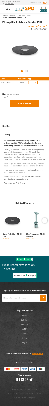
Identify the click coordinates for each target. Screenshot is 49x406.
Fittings (28, 15)
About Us (24, 324)
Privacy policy (32, 389)
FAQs (24, 333)
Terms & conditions (18, 389)
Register (24, 338)
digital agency (30, 398)
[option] (24, 50)
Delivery (24, 315)
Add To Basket (24, 104)
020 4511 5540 (9, 3)
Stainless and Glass (16, 15)
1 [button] (22, 71)
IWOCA (24, 329)
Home (4, 15)
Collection (24, 320)
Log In (24, 343)
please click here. (22, 179)
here (23, 183)
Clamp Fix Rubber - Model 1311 (14, 18)
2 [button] (26, 71)
